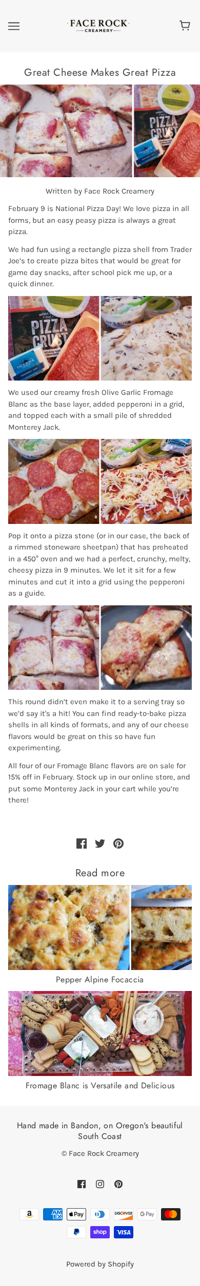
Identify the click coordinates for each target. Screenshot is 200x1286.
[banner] (98, 25)
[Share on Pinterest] (118, 843)
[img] (81, 1184)
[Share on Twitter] (100, 843)
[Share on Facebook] (81, 843)
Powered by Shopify (100, 1264)
